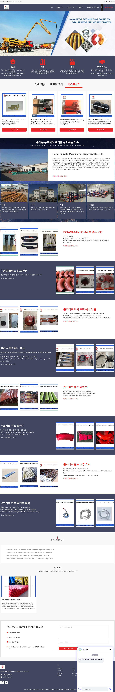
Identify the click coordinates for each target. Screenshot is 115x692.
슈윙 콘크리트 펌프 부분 (13, 270)
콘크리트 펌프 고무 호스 (76, 464)
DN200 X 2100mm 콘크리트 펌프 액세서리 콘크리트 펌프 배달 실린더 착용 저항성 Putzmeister (86, 241)
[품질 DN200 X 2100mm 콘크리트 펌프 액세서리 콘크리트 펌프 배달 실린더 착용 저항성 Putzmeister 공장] (49, 242)
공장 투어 (60, 671)
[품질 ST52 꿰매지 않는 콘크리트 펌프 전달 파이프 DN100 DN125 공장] (29, 397)
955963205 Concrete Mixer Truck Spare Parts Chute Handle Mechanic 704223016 (86, 318)
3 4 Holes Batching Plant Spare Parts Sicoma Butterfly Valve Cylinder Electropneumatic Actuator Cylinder (25, 360)
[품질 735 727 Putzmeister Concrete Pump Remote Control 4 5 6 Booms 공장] (43, 105)
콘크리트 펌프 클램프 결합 (15, 503)
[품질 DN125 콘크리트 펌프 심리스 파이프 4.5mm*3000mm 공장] (9, 397)
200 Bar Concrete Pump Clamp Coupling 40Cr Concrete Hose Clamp (19, 512)
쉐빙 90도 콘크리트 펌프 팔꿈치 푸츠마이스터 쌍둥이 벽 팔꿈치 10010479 (21, 275)
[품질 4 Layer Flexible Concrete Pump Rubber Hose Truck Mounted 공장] (49, 474)
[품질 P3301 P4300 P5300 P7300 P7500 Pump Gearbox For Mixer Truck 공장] (29, 319)
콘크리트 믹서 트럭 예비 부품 (79, 309)
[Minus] (110, 649)
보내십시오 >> (68, 648)
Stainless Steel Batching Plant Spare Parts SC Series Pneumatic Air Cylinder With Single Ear (25, 353)
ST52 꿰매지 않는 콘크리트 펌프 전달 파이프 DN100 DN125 (79, 393)
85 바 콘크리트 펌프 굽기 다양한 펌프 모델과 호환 (14, 434)
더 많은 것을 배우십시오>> (60, 176)
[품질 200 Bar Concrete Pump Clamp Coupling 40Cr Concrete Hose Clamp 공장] (105, 513)
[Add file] (79, 689)
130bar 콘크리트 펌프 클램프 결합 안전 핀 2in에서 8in (15, 507)
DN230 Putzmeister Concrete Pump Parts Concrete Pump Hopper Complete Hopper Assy (14, 122)
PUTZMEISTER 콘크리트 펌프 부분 (82, 231)
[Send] (110, 689)
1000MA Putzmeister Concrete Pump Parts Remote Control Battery (30, 555)
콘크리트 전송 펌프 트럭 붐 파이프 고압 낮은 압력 (77, 395)
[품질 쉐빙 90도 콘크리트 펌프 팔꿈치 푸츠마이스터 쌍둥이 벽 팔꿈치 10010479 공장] (65, 280)
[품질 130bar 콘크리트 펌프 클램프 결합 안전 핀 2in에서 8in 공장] (65, 513)
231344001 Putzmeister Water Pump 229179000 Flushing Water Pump (30, 558)
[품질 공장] (72, 105)
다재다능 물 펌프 (68, 236)
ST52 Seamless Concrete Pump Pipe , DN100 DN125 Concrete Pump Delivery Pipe (34, 552)
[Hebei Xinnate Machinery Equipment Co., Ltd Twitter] (107, 2)
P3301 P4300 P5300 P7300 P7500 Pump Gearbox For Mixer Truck (82, 316)
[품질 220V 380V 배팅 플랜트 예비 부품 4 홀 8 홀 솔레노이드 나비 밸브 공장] (85, 358)
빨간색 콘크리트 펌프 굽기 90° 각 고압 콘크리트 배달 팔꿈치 (17, 432)
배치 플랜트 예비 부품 (12, 348)
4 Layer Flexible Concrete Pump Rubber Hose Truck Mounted (80, 475)
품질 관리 (60, 673)
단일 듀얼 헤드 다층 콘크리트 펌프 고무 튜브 (75, 468)
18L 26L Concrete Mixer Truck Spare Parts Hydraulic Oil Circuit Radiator (83, 313)
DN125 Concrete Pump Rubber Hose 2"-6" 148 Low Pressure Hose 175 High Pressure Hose (87, 472)
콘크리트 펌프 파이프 (75, 386)
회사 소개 (60, 668)
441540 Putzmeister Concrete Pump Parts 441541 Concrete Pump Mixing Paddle (100, 122)
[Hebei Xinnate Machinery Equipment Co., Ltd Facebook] (104, 2)
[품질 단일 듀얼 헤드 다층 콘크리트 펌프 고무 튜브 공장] (9, 474)
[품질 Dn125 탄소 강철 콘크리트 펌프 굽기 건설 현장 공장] (65, 435)
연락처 (59, 675)
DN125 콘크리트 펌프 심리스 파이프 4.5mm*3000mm (78, 391)
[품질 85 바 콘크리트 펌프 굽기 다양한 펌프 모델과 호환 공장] (105, 435)
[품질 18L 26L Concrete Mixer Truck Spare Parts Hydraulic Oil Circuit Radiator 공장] (9, 319)
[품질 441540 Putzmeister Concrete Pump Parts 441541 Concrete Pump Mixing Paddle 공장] (100, 105)
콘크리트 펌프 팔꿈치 (12, 425)
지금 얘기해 (14, 129)
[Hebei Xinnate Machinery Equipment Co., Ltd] (6, 7)
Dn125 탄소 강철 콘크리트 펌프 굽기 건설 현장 (13, 430)
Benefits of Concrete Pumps (23, 599)
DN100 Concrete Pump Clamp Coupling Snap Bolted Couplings (18, 509)
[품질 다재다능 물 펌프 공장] (9, 242)
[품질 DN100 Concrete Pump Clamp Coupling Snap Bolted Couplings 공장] (85, 513)
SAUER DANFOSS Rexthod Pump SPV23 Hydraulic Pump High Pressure (31, 550)
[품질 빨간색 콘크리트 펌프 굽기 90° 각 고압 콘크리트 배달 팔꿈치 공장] (85, 435)
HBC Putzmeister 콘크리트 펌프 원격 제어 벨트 (76, 238)
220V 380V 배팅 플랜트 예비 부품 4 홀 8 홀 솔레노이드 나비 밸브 (18, 356)
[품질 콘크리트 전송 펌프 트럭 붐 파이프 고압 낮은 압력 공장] (49, 397)
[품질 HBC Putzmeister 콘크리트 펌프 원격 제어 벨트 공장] (29, 242)
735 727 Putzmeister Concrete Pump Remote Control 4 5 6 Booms (42, 121)
